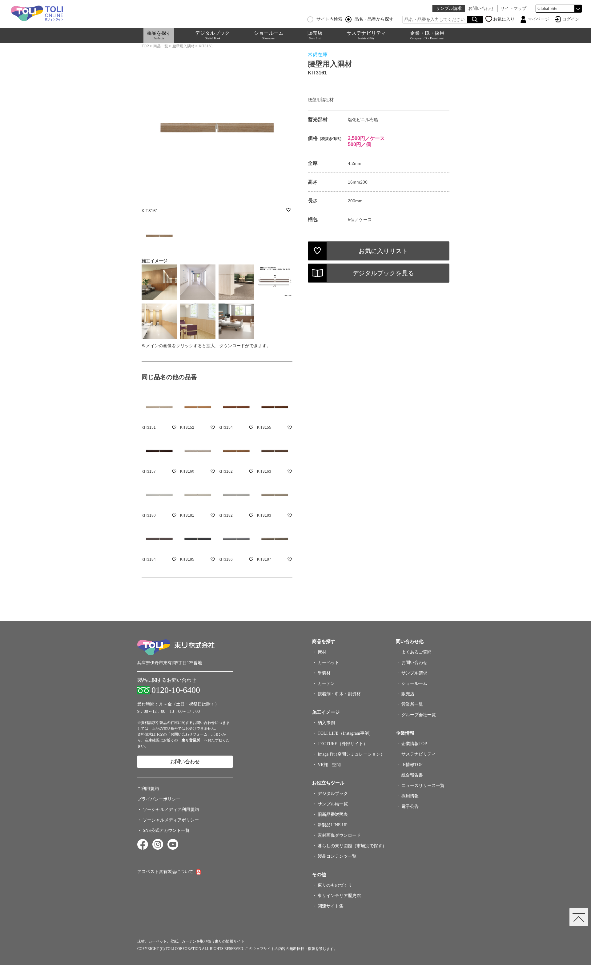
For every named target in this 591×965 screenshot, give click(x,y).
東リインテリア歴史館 (339, 895)
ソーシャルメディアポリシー (171, 820)
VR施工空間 (329, 764)
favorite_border (288, 209)
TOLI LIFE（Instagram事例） (345, 733)
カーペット (328, 662)
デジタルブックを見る (383, 273)
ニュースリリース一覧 (422, 785)
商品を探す (159, 35)
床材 (322, 652)
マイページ (538, 19)
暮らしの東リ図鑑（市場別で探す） (352, 846)
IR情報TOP (412, 764)
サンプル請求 (449, 8)
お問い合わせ (481, 8)
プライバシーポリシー (158, 799)
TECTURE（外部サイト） (343, 743)
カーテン (326, 683)
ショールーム (268, 35)
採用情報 (410, 796)
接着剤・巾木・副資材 (339, 694)
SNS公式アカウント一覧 (166, 830)
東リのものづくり (335, 885)
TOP (145, 46)
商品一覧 (160, 46)
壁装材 (324, 673)
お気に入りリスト (383, 251)
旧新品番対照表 (333, 814)
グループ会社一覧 (418, 715)
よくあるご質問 (416, 652)
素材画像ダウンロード (339, 835)
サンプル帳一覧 (333, 804)
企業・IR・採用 (427, 35)
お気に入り (504, 19)
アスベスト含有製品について (165, 871)
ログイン (570, 19)
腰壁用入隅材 (183, 46)
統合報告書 (412, 775)
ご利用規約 (148, 788)
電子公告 (410, 806)
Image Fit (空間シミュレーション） (351, 754)
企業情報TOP (414, 743)
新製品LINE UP (333, 825)
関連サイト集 (331, 906)
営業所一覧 (412, 704)
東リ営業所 (191, 740)
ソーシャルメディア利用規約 (171, 809)
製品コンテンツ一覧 (337, 856)
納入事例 (326, 723)
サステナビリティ (366, 35)
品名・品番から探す (374, 19)
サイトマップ (513, 8)
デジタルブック (212, 35)
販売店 (315, 35)
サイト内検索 (329, 19)
